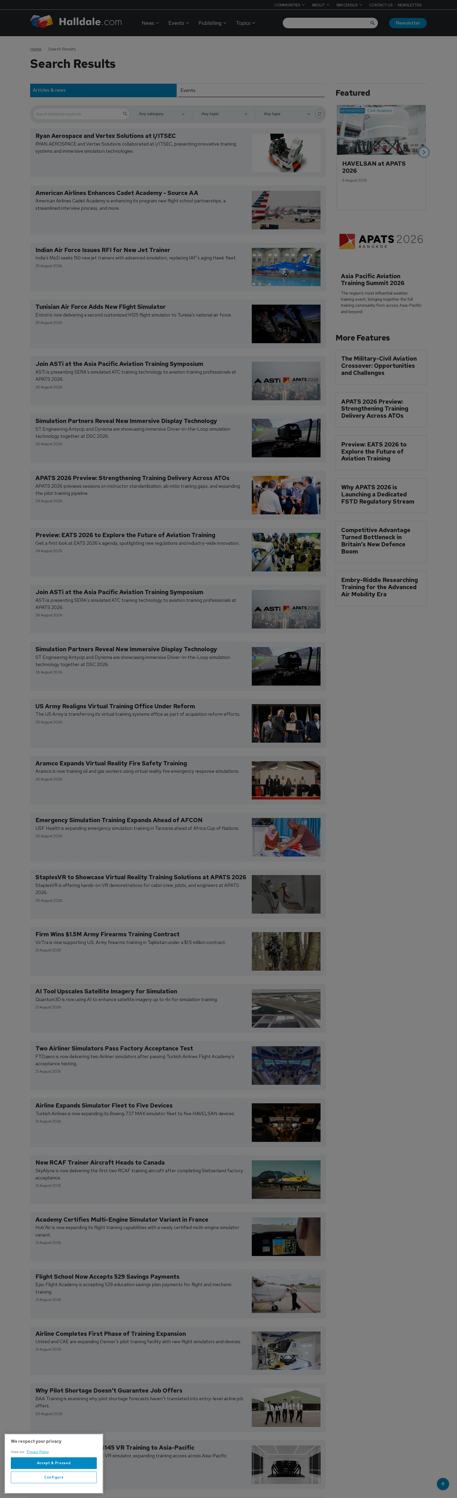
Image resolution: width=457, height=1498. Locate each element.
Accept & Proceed (54, 1463)
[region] (53, 1464)
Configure (54, 1477)
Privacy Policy (38, 1452)
